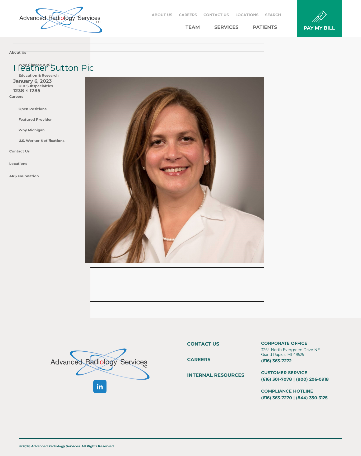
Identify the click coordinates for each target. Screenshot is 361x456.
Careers (188, 14)
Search (273, 14)
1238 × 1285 (26, 91)
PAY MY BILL (319, 28)
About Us (162, 14)
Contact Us (216, 14)
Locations (246, 14)
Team (193, 27)
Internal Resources (215, 375)
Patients (265, 27)
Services (226, 27)
